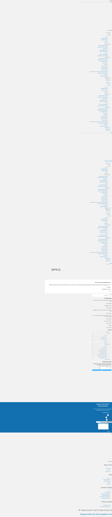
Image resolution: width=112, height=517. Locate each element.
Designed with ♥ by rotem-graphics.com (96, 514)
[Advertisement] (101, 379)
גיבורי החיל (105, 74)
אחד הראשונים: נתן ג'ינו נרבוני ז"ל (102, 282)
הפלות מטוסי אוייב (104, 67)
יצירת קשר (108, 80)
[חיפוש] (93, 295)
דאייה (106, 53)
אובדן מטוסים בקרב (103, 61)
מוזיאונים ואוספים (104, 38)
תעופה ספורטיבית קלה (103, 54)
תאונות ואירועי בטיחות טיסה (102, 47)
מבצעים (106, 64)
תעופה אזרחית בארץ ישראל (102, 55)
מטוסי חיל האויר (104, 66)
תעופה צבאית (107, 57)
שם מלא (110, 415)
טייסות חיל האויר (104, 68)
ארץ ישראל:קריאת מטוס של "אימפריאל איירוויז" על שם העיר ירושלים (101, 316)
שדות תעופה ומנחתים (103, 50)
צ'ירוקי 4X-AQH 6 (108, 305)
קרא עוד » (108, 287)
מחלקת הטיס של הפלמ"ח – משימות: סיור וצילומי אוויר (102, 301)
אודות (109, 34)
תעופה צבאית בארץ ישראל (102, 73)
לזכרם (106, 37)
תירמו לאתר (108, 79)
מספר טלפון (109, 419)
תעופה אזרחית (107, 44)
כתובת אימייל (109, 417)
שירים (106, 41)
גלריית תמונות (107, 77)
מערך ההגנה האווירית (103, 76)
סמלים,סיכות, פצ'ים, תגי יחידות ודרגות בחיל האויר (98, 71)
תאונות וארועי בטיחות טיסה (102, 60)
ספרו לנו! (110, 429)
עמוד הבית (108, 32)
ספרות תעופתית (104, 40)
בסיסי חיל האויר (104, 70)
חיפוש (111, 263)
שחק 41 (109, 325)
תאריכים (105, 42)
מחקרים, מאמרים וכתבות (103, 45)
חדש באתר (107, 332)
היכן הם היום (105, 48)
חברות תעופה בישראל (103, 51)
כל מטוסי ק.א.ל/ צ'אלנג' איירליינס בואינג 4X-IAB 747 (102, 310)
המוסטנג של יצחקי (107, 321)
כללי (109, 35)
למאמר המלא (108, 303)
